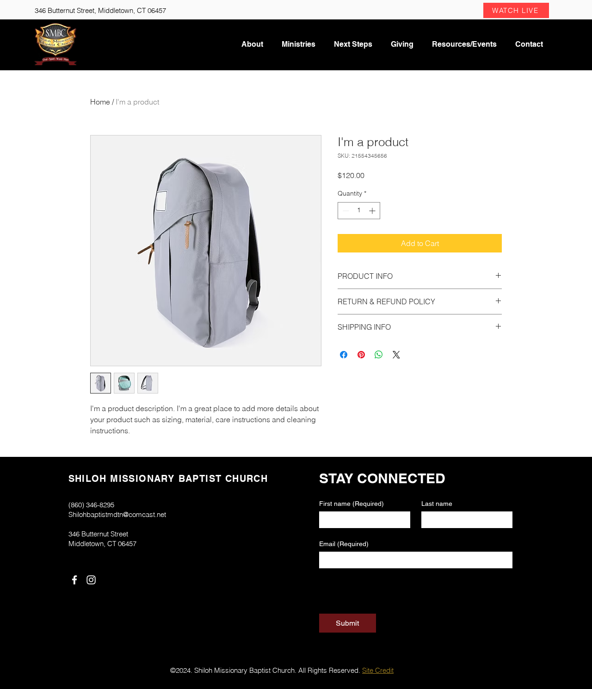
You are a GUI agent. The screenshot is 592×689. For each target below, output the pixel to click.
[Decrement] (345, 211)
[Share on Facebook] (343, 354)
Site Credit (378, 670)
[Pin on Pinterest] (361, 354)
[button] (516, 10)
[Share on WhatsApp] (378, 354)
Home (100, 101)
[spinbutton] (359, 211)
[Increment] (373, 211)
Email (344, 544)
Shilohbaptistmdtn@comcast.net (117, 514)
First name (351, 503)
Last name (436, 503)
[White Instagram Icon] (91, 580)
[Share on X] (396, 354)
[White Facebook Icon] (74, 580)
